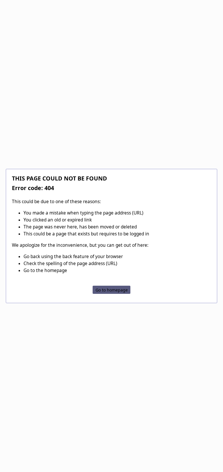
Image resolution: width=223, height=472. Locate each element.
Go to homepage (112, 289)
